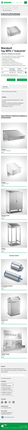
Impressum (15, 427)
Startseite (3, 7)
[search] (14, 2)
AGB (11, 427)
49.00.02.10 (19, 72)
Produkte (9, 7)
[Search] (14, 2)
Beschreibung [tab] (5, 86)
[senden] (25, 375)
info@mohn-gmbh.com (7, 392)
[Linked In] (13, 402)
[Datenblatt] (25, 72)
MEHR (2, 152)
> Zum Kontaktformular (6, 407)
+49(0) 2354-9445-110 (6, 414)
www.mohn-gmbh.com (6, 394)
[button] (21, 2)
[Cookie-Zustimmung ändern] (2, 425)
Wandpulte (15, 8)
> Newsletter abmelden (6, 378)
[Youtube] (2, 402)
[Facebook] (6, 402)
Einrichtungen (15, 7)
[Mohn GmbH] (6, 2)
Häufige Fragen (6, 427)
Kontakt (26, 427)
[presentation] (2, 32)
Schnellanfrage (11, 79)
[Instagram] (9, 402)
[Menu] (25, 2)
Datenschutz (20, 427)
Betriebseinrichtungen (7, 8)
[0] (18, 2)
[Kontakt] (13, 385)
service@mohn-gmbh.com (6, 412)
